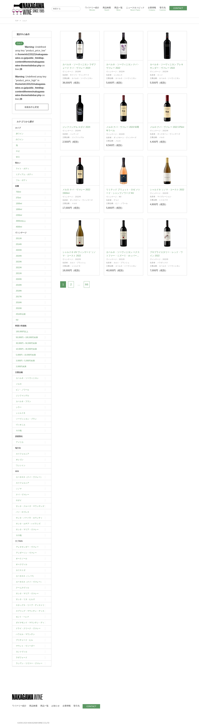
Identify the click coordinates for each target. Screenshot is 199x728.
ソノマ (19, 489)
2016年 (19, 302)
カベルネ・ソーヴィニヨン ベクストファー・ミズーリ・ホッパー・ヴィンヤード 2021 (123, 255)
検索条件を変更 (32, 107)
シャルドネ (20, 413)
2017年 (19, 297)
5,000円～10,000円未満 (26, 355)
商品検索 (107, 8)
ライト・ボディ (22, 168)
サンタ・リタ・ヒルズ (25, 599)
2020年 (19, 279)
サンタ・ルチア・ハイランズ (28, 524)
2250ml (19, 215)
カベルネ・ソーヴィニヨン (27, 378)
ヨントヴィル (21, 652)
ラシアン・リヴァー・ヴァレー (29, 663)
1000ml (19, 209)
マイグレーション (164, 197)
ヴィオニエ (20, 425)
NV (17, 320)
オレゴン (19, 460)
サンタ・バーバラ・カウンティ (29, 518)
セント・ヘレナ (22, 617)
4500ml (19, 227)
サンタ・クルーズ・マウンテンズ (30, 506)
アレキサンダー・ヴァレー (27, 547)
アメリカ (19, 442)
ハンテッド (74, 134)
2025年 (19, 250)
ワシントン (20, 465)
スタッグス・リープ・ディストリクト (30, 606)
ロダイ (19, 500)
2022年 (19, 267)
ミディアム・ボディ (24, 174)
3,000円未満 (21, 366)
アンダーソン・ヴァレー (26, 553)
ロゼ (18, 151)
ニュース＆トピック (135, 8)
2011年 (19, 238)
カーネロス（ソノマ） (25, 576)
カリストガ (20, 570)
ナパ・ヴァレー (22, 494)
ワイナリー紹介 (92, 8)
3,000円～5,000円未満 (25, 361)
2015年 (19, 308)
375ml (18, 198)
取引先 (163, 8)
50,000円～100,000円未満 (27, 337)
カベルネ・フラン (23, 401)
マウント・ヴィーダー (25, 646)
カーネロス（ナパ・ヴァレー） (29, 477)
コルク (19, 43)
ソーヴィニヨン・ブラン (26, 419)
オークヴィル (21, 564)
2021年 (19, 273)
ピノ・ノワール (22, 390)
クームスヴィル (22, 588)
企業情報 (152, 8)
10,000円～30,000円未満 (26, 349)
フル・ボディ (21, 180)
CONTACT (178, 8)
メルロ (19, 384)
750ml (18, 192)
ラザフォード (21, 657)
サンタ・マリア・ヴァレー (27, 529)
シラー (19, 407)
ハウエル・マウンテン (25, 634)
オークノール (21, 558)
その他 (19, 430)
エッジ (160, 75)
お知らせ (55, 706)
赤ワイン (19, 134)
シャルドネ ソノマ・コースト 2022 (167, 189)
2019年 (19, 285)
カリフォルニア (22, 454)
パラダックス (162, 263)
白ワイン (19, 139)
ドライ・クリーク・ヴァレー (28, 628)
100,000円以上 (22, 331)
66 (86, 284)
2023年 (19, 262)
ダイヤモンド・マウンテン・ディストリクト (30, 623)
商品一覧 (118, 8)
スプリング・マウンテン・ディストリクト (30, 612)
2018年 (19, 291)
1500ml (19, 203)
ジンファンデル (22, 395)
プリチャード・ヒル (24, 640)
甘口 (18, 157)
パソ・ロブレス (22, 512)
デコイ (116, 200)
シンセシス (118, 75)
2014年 (19, 244)
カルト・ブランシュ (78, 263)
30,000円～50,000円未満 (26, 343)
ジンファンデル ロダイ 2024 (76, 127)
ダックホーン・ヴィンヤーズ (125, 137)
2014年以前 (21, 314)
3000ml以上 (21, 221)
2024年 (19, 256)
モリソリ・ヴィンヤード (79, 75)
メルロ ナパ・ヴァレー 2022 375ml (167, 127)
